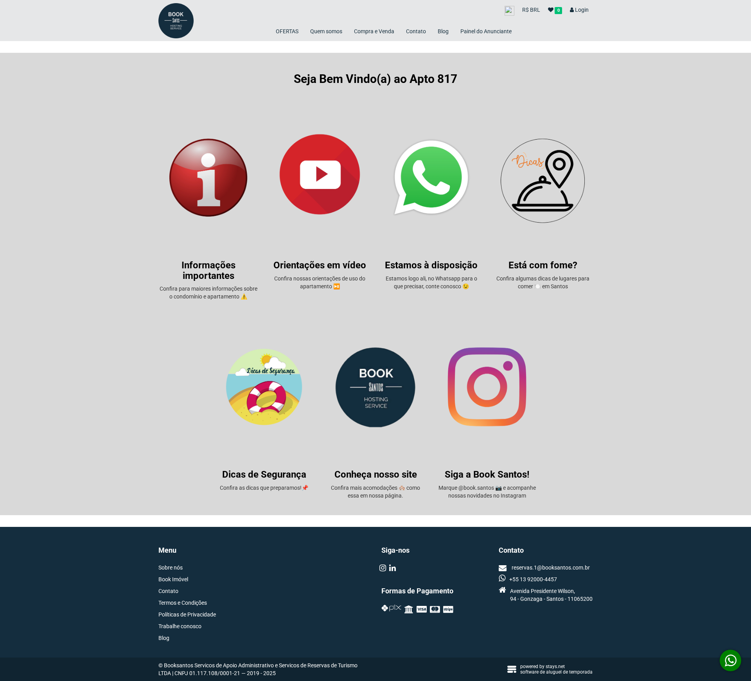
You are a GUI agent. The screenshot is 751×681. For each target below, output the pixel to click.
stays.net (555, 666)
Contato (416, 31)
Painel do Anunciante (486, 31)
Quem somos (326, 31)
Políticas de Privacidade (187, 614)
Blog (443, 31)
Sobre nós (170, 567)
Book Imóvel (173, 579)
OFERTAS (287, 31)
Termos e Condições (182, 603)
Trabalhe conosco (179, 626)
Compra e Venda (374, 31)
